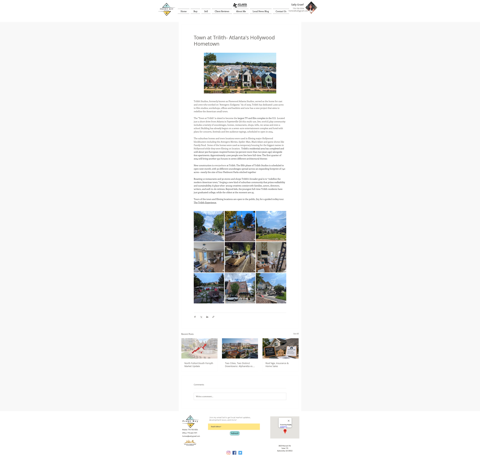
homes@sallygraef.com (298, 11)
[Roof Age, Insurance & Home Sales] (280, 348)
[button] (195, 11)
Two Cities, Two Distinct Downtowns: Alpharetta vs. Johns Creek (239, 365)
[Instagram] (228, 453)
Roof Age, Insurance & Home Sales (277, 365)
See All (296, 333)
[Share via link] (213, 317)
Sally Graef (297, 4)
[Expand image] (209, 226)
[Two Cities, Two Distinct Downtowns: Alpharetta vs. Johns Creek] (240, 348)
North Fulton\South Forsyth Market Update (198, 365)
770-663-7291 (192, 433)
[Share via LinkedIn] (207, 317)
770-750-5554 (298, 8)
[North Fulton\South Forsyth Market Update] (199, 348)
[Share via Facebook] (195, 317)
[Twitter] (240, 453)
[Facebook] (234, 453)
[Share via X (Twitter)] (201, 317)
